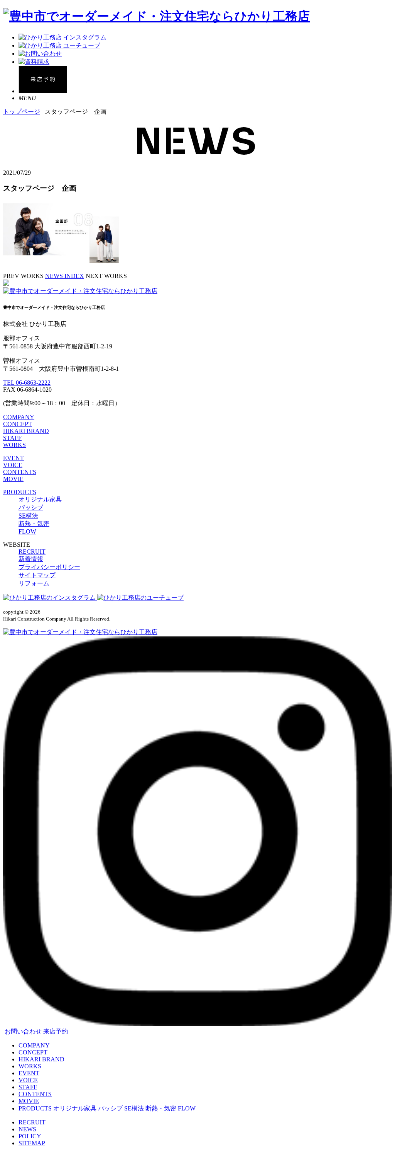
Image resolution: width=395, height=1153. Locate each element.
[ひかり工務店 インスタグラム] (62, 37)
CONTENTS (19, 472)
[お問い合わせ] (40, 53)
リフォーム (35, 583)
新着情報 (31, 559)
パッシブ (31, 507)
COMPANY (18, 417)
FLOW (27, 531)
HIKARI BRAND (26, 431)
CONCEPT (17, 424)
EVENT (13, 458)
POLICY (30, 1136)
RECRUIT (32, 551)
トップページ (21, 111)
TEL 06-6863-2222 (27, 382)
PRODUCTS (19, 492)
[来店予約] (43, 91)
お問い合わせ (23, 1031)
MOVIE (13, 479)
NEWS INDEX (64, 276)
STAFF (12, 438)
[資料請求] (34, 61)
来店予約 (55, 1031)
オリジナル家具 (40, 499)
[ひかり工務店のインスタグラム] (50, 597)
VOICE (12, 465)
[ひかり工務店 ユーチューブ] (59, 45)
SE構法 (28, 515)
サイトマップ (37, 575)
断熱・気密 (34, 523)
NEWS (27, 1129)
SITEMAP (32, 1143)
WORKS (14, 445)
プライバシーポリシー (49, 567)
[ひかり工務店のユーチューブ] (140, 597)
